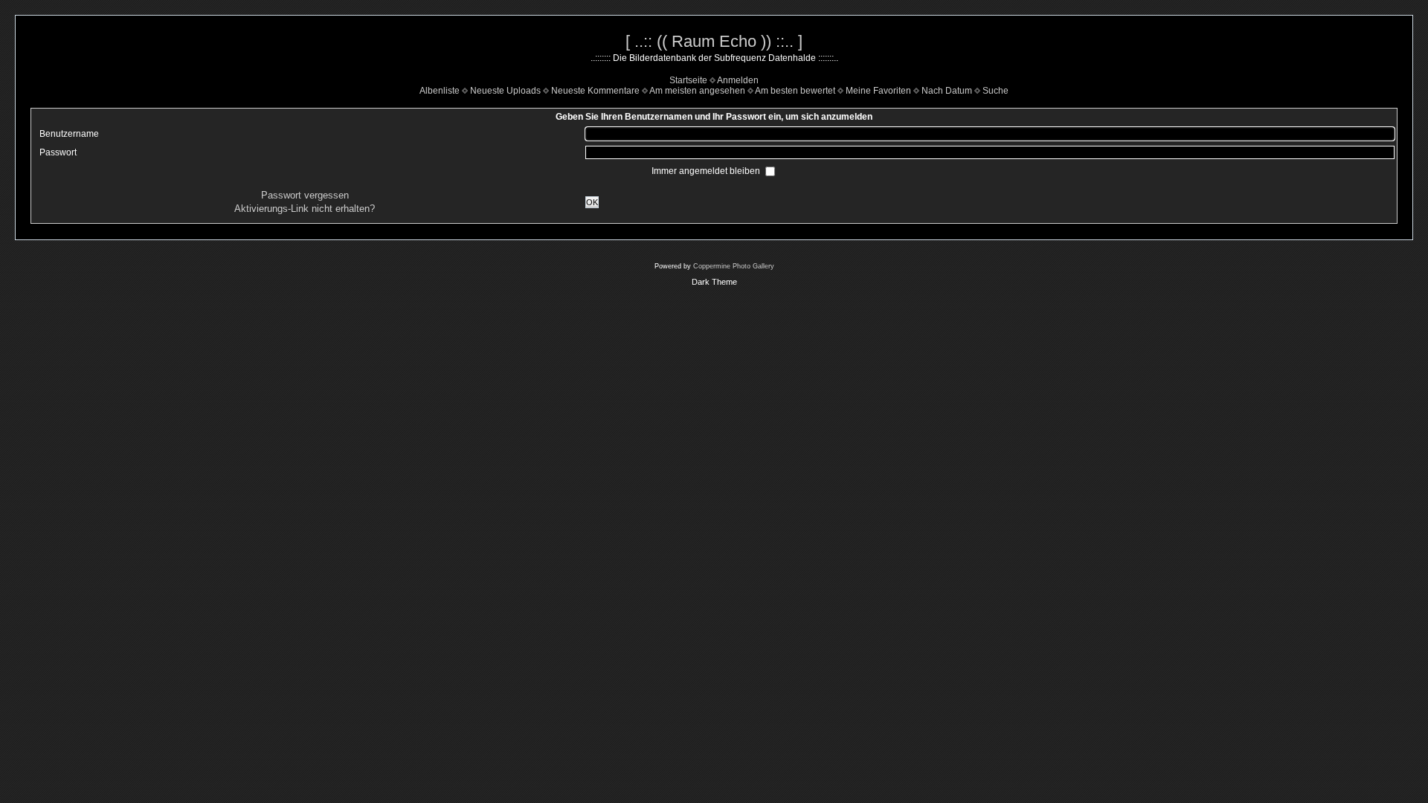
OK (592, 202)
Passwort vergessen (305, 195)
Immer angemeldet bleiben (707, 171)
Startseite (688, 80)
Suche (995, 91)
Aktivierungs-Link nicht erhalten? (304, 208)
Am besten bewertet (795, 91)
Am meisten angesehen (697, 91)
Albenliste (439, 91)
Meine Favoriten (878, 91)
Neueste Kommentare (595, 91)
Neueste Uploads (505, 91)
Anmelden (738, 80)
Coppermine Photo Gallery (733, 266)
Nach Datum (947, 91)
